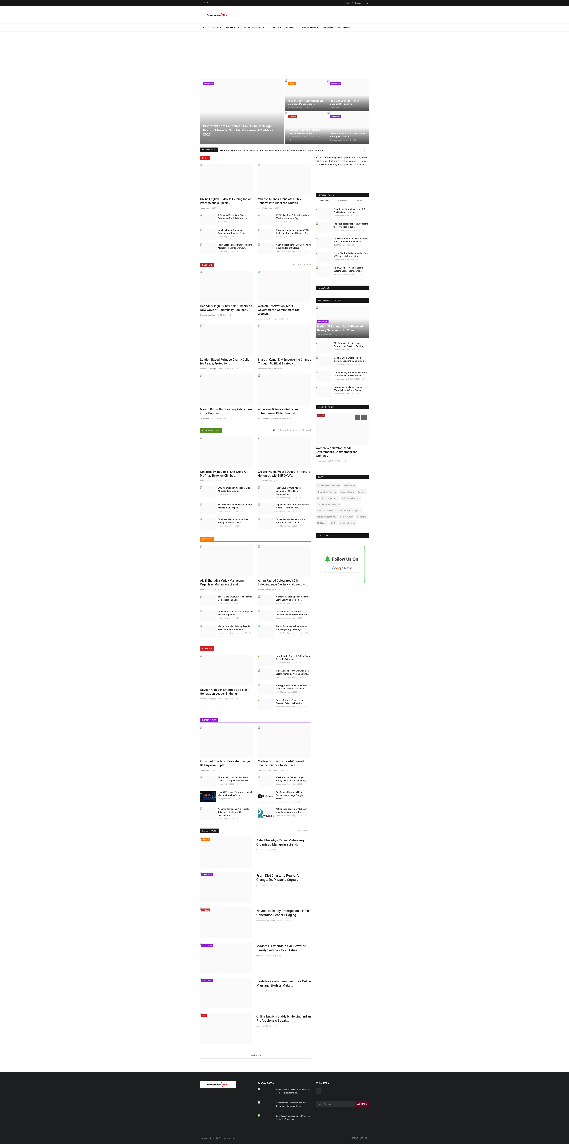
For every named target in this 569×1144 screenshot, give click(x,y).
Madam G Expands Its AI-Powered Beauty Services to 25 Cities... (281, 948)
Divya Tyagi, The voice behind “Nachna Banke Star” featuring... (293, 1117)
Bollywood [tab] (306, 430)
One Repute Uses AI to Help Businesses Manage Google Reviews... (289, 795)
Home (205, 27)
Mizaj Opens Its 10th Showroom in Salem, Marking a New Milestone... (292, 672)
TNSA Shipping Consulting (328, 485)
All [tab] (294, 264)
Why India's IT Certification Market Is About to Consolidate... (235, 489)
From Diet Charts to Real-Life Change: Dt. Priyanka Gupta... (277, 878)
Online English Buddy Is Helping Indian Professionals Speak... (283, 1018)
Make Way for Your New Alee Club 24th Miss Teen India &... (342, 450)
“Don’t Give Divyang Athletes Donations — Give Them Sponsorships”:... (289, 491)
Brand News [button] (309, 27)
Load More (256, 1055)
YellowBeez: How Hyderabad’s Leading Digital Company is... (348, 269)
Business (207, 648)
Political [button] (231, 27)
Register (358, 3)
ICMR (333, 523)
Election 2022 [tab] (304, 264)
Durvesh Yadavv (340, 274)
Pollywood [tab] (283, 430)
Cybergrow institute (351, 498)
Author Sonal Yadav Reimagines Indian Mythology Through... (291, 628)
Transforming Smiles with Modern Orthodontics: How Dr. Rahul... (350, 374)
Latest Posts (209, 830)
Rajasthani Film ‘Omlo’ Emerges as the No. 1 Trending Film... (293, 506)
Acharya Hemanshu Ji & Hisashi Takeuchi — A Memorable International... (233, 812)
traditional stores (347, 523)
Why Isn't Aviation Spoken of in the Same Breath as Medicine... (292, 598)
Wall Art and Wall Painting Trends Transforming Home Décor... (234, 628)
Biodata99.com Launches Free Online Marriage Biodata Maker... (234, 779)
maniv (205, 140)
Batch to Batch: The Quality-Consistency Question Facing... (233, 231)
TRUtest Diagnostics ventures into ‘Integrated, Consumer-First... (291, 1104)
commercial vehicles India (328, 504)
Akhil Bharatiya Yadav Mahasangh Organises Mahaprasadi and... (281, 842)
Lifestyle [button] (274, 27)
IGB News (328, 27)
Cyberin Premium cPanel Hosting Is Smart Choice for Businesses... (351, 240)
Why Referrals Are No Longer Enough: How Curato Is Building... (292, 779)
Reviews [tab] (294, 430)
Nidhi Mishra (293, 107)
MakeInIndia (349, 485)
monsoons (361, 516)
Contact (205, 2)
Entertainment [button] (253, 27)
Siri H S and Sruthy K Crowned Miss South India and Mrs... (235, 598)
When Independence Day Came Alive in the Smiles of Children (293, 246)
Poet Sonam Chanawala (327, 498)
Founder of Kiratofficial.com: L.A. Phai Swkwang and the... (350, 210)
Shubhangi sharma (323, 457)
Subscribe (362, 1103)
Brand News (209, 720)
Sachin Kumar (346, 516)
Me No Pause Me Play (326, 516)
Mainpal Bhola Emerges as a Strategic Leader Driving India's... (350, 359)
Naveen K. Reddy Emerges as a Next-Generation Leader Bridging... (283, 913)
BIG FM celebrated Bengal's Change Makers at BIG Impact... (235, 506)
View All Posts (302, 830)
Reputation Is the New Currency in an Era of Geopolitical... (235, 613)
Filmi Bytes (360, 164)
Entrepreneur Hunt (337, 140)
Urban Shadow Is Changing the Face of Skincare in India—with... (351, 254)
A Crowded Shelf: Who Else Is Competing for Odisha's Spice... (233, 216)
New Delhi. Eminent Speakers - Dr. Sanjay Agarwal (338, 510)
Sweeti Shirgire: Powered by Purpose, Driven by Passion (289, 701)
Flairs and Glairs (347, 492)
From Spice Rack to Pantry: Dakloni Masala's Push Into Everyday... (235, 246)
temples (361, 492)
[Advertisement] (284, 53)
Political (207, 264)
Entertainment (210, 430)
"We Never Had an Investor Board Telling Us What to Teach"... (234, 521)
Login (347, 3)
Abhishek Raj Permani (326, 492)
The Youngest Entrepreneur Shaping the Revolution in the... (351, 225)
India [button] (216, 27)
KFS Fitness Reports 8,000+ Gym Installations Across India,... (291, 810)
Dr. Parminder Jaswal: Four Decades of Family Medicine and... (292, 613)
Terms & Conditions (358, 1137)
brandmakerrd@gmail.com (299, 136)
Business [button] (291, 27)
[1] (367, 3)
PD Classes (321, 523)
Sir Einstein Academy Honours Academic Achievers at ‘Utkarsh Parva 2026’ (258, 149)
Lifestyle (207, 539)
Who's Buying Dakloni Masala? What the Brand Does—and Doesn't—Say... (293, 231)
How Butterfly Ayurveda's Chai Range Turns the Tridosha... (293, 657)
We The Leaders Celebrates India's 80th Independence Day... (292, 216)
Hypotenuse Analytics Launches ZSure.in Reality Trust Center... (349, 388)
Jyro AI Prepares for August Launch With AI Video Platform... (235, 794)
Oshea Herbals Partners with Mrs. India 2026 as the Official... (292, 521)
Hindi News (344, 27)
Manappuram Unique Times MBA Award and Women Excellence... (291, 687)
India (205, 157)
